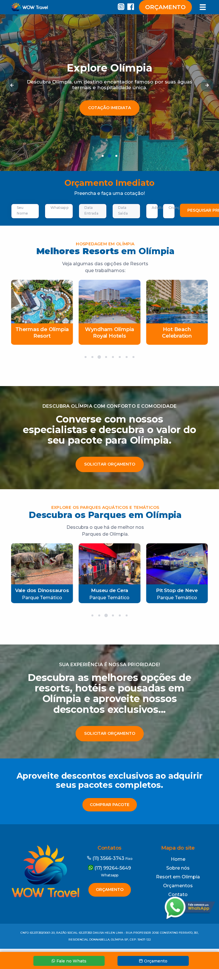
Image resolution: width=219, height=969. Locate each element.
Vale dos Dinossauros (42, 590)
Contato (178, 894)
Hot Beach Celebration (177, 332)
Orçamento (165, 7)
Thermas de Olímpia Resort (41, 332)
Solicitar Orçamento (109, 464)
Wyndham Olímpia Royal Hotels (109, 332)
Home (178, 859)
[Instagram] (121, 7)
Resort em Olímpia (178, 877)
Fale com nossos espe (110, 116)
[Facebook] (132, 7)
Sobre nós (178, 868)
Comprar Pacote (109, 804)
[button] (12, 85)
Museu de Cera (109, 590)
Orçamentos (178, 885)
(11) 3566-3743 (112, 858)
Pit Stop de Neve (177, 590)
